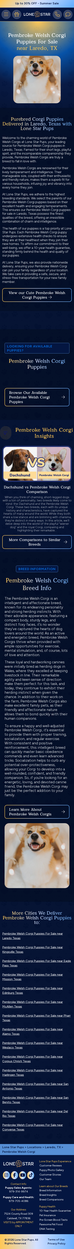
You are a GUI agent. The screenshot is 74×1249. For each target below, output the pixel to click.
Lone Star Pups (13, 1147)
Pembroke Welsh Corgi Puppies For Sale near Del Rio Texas (35, 1113)
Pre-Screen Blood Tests (53, 1219)
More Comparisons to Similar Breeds (34, 542)
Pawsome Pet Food (51, 1224)
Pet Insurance (47, 1215)
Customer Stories (50, 1174)
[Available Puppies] (16, 14)
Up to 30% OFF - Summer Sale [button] (37, 3)
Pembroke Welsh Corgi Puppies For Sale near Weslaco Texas (32, 1045)
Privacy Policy (56, 1243)
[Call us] (57, 14)
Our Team (45, 1179)
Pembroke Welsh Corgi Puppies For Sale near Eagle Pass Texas (36, 963)
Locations (34, 1147)
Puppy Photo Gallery (51, 1170)
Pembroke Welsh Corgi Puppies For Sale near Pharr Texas (36, 1018)
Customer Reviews (50, 1165)
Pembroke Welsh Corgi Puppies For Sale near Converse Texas (32, 1127)
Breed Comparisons (51, 1199)
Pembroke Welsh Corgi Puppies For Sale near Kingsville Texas (32, 949)
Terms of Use (56, 1239)
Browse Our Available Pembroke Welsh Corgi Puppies (29, 397)
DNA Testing (47, 1229)
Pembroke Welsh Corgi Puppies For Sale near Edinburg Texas (32, 990)
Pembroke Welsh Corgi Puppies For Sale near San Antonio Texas (35, 1086)
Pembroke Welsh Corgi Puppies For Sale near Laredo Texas (32, 936)
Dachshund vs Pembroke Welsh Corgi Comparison (37, 489)
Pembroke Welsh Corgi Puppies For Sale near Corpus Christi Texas (32, 1059)
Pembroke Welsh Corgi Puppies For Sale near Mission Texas (32, 977)
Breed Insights (48, 1195)
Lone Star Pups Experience (55, 1161)
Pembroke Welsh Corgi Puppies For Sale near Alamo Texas (32, 1031)
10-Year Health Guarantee (55, 1210)
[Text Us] (67, 14)
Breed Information (50, 1190)
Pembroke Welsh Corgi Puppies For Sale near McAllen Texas (32, 1004)
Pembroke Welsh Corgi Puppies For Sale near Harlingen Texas (32, 1072)
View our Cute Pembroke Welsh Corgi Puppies (37, 295)
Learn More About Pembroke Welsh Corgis (30, 811)
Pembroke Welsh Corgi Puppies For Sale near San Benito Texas (35, 1100)
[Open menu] (6, 14)
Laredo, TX (53, 1147)
